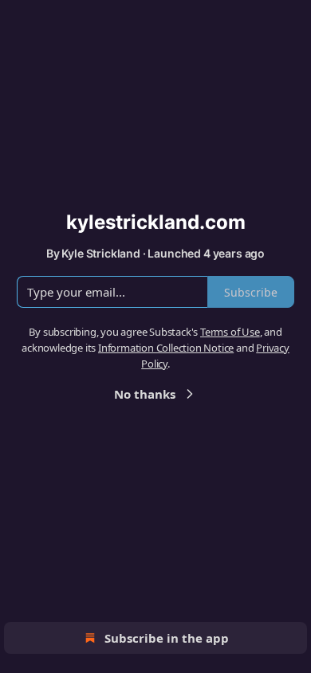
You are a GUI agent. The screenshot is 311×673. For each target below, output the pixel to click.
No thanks (144, 394)
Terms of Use (230, 332)
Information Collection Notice (166, 347)
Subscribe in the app (166, 638)
